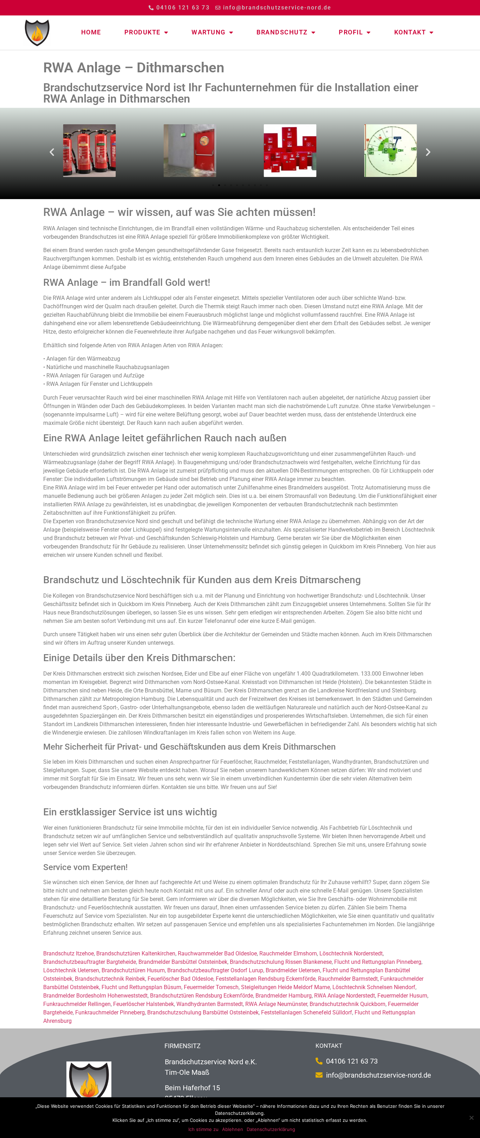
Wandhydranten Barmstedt (209, 1004)
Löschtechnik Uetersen (71, 970)
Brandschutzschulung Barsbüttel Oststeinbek (203, 1012)
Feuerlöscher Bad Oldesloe (180, 978)
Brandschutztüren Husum (133, 970)
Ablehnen (232, 1129)
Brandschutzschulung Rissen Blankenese (281, 962)
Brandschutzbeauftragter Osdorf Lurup (215, 970)
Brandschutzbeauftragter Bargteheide (89, 962)
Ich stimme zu (203, 1129)
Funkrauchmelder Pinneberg (110, 1012)
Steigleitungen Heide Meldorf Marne (285, 987)
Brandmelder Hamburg (283, 995)
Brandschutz (282, 32)
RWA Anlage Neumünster (276, 1004)
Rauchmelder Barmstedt (348, 978)
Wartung (209, 32)
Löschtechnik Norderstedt (351, 953)
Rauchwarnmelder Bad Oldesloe (217, 953)
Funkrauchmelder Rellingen (77, 1004)
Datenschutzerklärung (271, 1129)
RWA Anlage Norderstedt (344, 995)
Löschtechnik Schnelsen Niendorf (373, 987)
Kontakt (410, 32)
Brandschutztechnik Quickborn (347, 1004)
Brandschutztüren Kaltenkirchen (135, 953)
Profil (351, 32)
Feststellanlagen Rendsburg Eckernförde (266, 978)
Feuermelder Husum (402, 995)
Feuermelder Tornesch (211, 987)
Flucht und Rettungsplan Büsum (141, 987)
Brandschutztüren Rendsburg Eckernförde (201, 995)
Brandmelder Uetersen (293, 970)
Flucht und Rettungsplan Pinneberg (377, 962)
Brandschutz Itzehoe (68, 953)
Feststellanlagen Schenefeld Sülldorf (306, 1012)
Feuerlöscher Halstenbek (143, 1004)
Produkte (142, 32)
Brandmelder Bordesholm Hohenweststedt (95, 995)
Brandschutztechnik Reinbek (110, 978)
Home (91, 32)
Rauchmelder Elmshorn (288, 953)
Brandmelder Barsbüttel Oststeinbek (182, 962)
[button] (52, 151)
